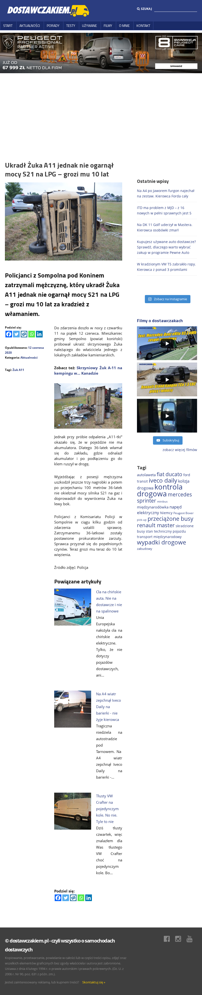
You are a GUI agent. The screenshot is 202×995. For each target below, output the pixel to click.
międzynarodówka (152, 507)
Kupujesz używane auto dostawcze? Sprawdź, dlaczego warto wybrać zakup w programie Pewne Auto (166, 247)
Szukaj (146, 9)
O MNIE (124, 25)
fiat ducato (169, 474)
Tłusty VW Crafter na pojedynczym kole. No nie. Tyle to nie (107, 808)
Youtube (192, 939)
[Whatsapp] (31, 334)
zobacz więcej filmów (180, 449)
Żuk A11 (18, 370)
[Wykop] (24, 334)
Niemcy (166, 512)
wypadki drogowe (161, 542)
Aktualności (29, 25)
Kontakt (143, 25)
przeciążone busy (170, 519)
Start (8, 25)
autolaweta (146, 474)
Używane (89, 25)
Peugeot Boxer (183, 513)
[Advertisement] (101, 110)
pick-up (142, 520)
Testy (70, 25)
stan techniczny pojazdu (166, 531)
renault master (156, 525)
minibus (162, 501)
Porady (53, 25)
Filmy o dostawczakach (160, 320)
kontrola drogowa (160, 490)
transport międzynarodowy (159, 536)
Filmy (108, 25)
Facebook (169, 939)
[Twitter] (16, 334)
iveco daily (163, 480)
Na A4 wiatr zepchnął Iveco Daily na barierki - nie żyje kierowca (108, 706)
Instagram (181, 939)
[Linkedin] (39, 334)
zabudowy (144, 549)
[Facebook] (8, 334)
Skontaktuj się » (93, 982)
